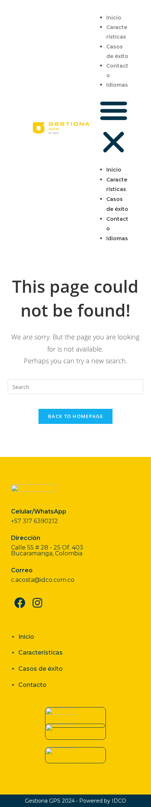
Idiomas (117, 85)
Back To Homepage (75, 416)
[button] (113, 127)
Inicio (113, 17)
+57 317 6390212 (34, 521)
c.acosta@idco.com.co (42, 579)
